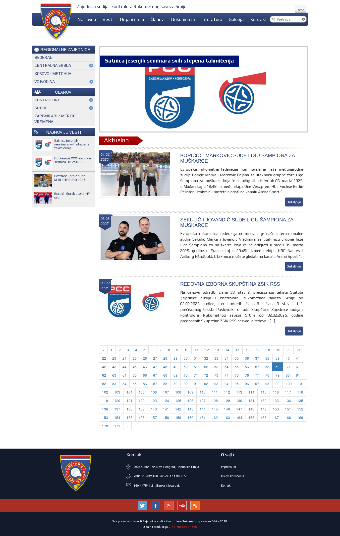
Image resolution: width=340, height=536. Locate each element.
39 (278, 358)
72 (206, 375)
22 (104, 358)
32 (206, 358)
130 (239, 400)
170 (105, 425)
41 (298, 358)
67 (155, 375)
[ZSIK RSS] (195, 504)
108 (178, 392)
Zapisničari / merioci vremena (55, 119)
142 (178, 408)
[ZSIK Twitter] (142, 504)
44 (124, 366)
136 (105, 408)
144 (203, 408)
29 (175, 358)
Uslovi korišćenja (232, 476)
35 (237, 358)
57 (257, 366)
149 (264, 408)
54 (226, 366)
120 (117, 400)
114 (251, 392)
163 (227, 417)
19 (278, 349)
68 (165, 375)
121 (129, 400)
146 (227, 408)
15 (237, 349)
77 (257, 375)
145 (215, 408)
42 (104, 366)
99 (278, 383)
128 (215, 400)
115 (264, 392)
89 (175, 383)
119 (105, 400)
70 (186, 375)
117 (288, 392)
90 (186, 383)
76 (247, 375)
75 (237, 375)
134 (288, 400)
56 (247, 366)
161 (203, 417)
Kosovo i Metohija (53, 73)
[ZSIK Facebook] (155, 504)
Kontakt (258, 19)
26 (145, 358)
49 (175, 366)
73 (216, 375)
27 (155, 358)
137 (117, 408)
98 (267, 383)
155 (129, 417)
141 (166, 408)
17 (258, 349)
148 (251, 408)
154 (117, 417)
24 (124, 358)
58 (267, 366)
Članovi (158, 19)
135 (300, 400)
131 (251, 400)
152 (300, 408)
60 (288, 366)
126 (190, 400)
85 (135, 383)
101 (301, 383)
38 (267, 358)
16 (248, 349)
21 (299, 349)
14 (227, 349)
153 (105, 417)
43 (114, 366)
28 (165, 358)
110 (203, 392)
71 (196, 375)
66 (145, 375)
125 (178, 400)
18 (268, 349)
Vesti (108, 19)
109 (190, 392)
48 (165, 366)
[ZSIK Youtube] (182, 504)
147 (239, 408)
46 (145, 366)
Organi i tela (132, 19)
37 (257, 358)
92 (206, 383)
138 (129, 408)
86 (145, 383)
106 (154, 392)
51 (196, 366)
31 (196, 358)
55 (237, 366)
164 (239, 417)
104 (129, 392)
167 (276, 417)
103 (117, 392)
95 (237, 383)
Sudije (41, 108)
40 (288, 358)
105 (142, 392)
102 (105, 392)
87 (155, 383)
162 (215, 417)
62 (104, 375)
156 (142, 417)
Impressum (228, 467)
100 (289, 383)
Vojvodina (44, 81)
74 (226, 375)
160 (190, 417)
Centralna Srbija (53, 65)
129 (227, 400)
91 (196, 383)
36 (247, 358)
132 (264, 400)
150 (276, 408)
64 (124, 375)
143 (190, 408)
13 (217, 349)
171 (117, 425)
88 (165, 383)
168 (288, 417)
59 (278, 366)
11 (197, 349)
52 (206, 366)
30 (186, 358)
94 (226, 383)
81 (298, 375)
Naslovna (86, 19)
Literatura (211, 19)
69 (175, 375)
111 (215, 392)
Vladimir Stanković (183, 527)
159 (178, 417)
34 (226, 358)
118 (300, 392)
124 (166, 400)
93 (216, 383)
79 (278, 375)
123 (154, 400)
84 (124, 383)
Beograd (44, 57)
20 (288, 349)
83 (114, 383)
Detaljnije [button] (294, 202)
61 (298, 366)
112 (227, 392)
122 (142, 400)
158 (166, 417)
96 (247, 383)
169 (300, 417)
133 (276, 400)
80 (288, 375)
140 (154, 408)
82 (104, 383)
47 (155, 366)
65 (135, 375)
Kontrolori (47, 100)
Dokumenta (183, 19)
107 (166, 392)
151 (288, 408)
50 (186, 366)
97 (257, 383)
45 (135, 366)
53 (216, 366)
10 (186, 349)
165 (251, 417)
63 (114, 375)
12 (207, 349)
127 (203, 400)
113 (239, 392)
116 (276, 392)
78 (267, 375)
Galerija (236, 19)
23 (114, 358)
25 (135, 358)
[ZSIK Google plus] (168, 504)
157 (154, 417)
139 (142, 408)
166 (264, 417)
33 (216, 358)
